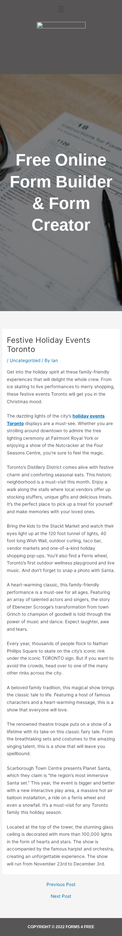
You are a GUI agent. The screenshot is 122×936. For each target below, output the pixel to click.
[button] (60, 9)
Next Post (61, 896)
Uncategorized (25, 360)
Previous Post (61, 884)
